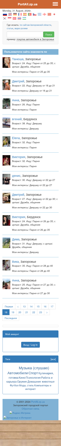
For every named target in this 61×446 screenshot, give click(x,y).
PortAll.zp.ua (38, 401)
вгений (17, 119)
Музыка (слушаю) (34, 367)
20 (19, 312)
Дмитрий (18, 81)
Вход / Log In (30, 344)
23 (40, 312)
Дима (15, 239)
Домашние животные (41, 381)
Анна (15, 100)
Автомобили (17, 372)
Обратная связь (30, 408)
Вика (15, 261)
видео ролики (21, 28)
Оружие (22, 381)
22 (33, 312)
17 (52, 306)
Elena (16, 138)
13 (24, 306)
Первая (9, 306)
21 (26, 312)
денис (16, 175)
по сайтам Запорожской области (35, 24)
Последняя (11, 318)
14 (31, 306)
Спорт (33, 372)
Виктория (18, 156)
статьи (10, 28)
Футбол (14, 385)
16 (45, 306)
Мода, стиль (26, 385)
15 (38, 306)
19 (13, 312)
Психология (33, 377)
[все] (53, 359)
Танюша (18, 59)
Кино (22, 377)
